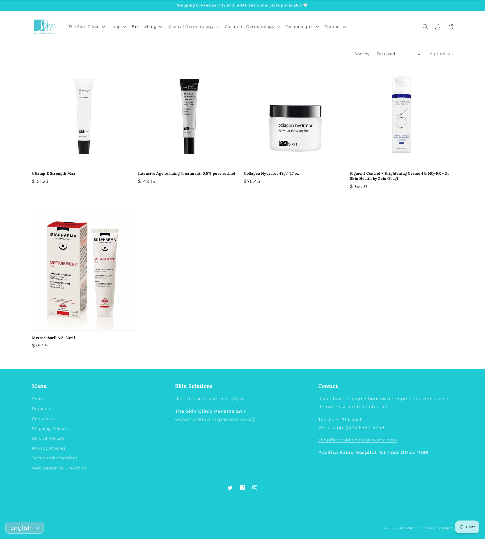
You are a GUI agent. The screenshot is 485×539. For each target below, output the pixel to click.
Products (41, 408)
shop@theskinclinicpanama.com (357, 440)
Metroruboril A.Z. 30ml (53, 337)
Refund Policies (48, 438)
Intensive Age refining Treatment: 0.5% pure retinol (186, 173)
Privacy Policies (49, 448)
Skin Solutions (408, 528)
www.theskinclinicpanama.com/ (213, 419)
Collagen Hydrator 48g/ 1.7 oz (271, 173)
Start (37, 398)
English (21, 527)
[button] (425, 26)
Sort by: (362, 53)
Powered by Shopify (437, 528)
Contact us (43, 418)
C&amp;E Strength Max (54, 173)
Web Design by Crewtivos (59, 468)
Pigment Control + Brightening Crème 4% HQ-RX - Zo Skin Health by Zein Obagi (400, 176)
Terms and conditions (55, 457)
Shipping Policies (50, 428)
